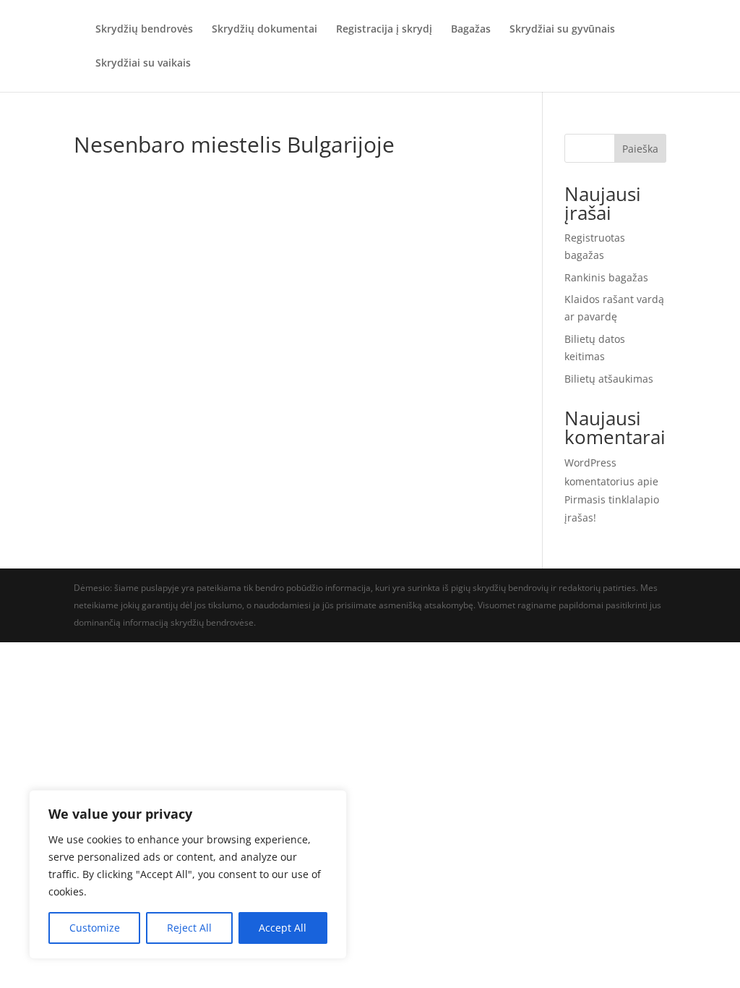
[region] (188, 874)
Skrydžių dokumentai (264, 29)
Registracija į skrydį (384, 29)
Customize (94, 927)
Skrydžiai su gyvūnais (562, 29)
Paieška (640, 149)
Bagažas (471, 29)
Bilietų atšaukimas (608, 379)
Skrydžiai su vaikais (143, 63)
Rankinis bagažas (606, 277)
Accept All (282, 927)
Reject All (189, 927)
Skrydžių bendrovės (144, 29)
